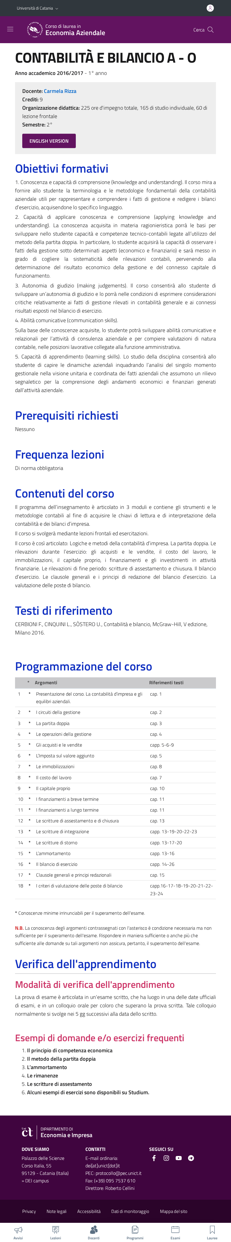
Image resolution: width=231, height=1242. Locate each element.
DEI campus (37, 1180)
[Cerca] (210, 29)
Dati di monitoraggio (130, 1211)
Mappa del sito (173, 1211)
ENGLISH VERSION (49, 140)
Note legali (56, 1211)
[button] (57, 8)
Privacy (29, 1211)
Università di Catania (35, 8)
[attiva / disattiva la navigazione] (10, 29)
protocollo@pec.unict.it (119, 1173)
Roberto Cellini (119, 1188)
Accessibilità (88, 1211)
